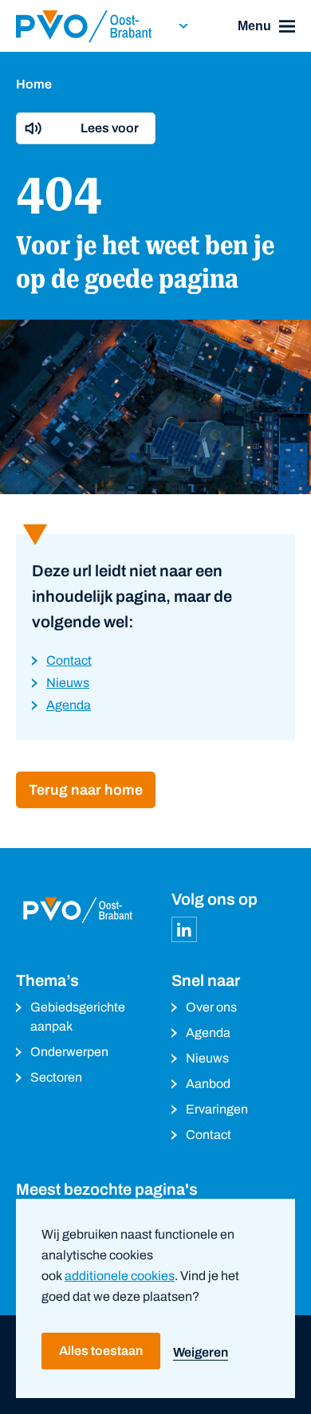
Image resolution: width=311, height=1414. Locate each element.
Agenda (208, 1032)
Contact (208, 1134)
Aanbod (208, 1083)
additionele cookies (120, 1275)
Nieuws (207, 1058)
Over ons (211, 1007)
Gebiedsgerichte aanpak (77, 1016)
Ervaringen (217, 1109)
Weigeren (200, 1352)
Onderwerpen (69, 1052)
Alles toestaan (101, 1350)
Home (34, 84)
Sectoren (56, 1077)
